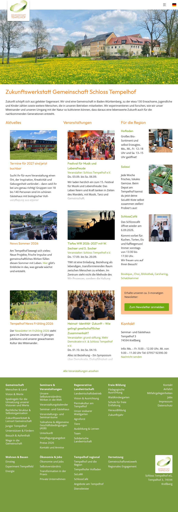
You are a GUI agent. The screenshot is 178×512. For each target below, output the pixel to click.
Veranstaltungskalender (54, 404)
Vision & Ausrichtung (86, 398)
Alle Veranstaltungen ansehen (81, 371)
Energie (10, 471)
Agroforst (79, 419)
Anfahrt (168, 389)
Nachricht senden (131, 356)
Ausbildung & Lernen (86, 428)
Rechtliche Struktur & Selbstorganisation (18, 411)
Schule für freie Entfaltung (117, 403)
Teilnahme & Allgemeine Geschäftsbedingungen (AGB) (54, 425)
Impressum (165, 401)
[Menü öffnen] (164, 5)
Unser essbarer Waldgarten (83, 412)
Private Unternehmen (53, 479)
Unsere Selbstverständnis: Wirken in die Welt (51, 396)
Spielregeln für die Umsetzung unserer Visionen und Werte (17, 402)
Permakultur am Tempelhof (84, 404)
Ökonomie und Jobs (52, 461)
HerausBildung (117, 410)
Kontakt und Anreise (52, 447)
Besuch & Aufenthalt (18, 435)
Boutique (126, 274)
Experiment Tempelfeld (19, 466)
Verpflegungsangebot (52, 438)
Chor (137, 274)
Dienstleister (81, 488)
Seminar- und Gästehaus (54, 409)
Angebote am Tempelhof (88, 484)
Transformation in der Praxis (53, 472)
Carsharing (161, 274)
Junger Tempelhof (16, 426)
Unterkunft (46, 433)
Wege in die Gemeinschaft (14, 442)
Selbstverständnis (50, 466)
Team (77, 433)
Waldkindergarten (119, 397)
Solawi (125, 166)
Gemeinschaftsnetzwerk (122, 461)
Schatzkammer (130, 278)
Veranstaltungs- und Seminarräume (52, 415)
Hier (45, 263)
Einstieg (10, 461)
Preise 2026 (47, 442)
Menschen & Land (16, 389)
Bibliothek (147, 274)
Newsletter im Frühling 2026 (32, 330)
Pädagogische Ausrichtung (116, 391)
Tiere (77, 424)
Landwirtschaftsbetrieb (88, 393)
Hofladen (127, 131)
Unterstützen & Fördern (20, 430)
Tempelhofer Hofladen (87, 469)
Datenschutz (165, 405)
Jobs (169, 397)
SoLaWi (78, 474)
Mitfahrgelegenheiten (159, 393)
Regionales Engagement (122, 466)
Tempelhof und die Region (85, 463)
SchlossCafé (129, 216)
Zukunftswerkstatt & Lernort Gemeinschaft (19, 419)
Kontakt (167, 385)
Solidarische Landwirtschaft (83, 439)
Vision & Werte (14, 394)
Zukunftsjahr (115, 414)
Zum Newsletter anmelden (146, 307)
